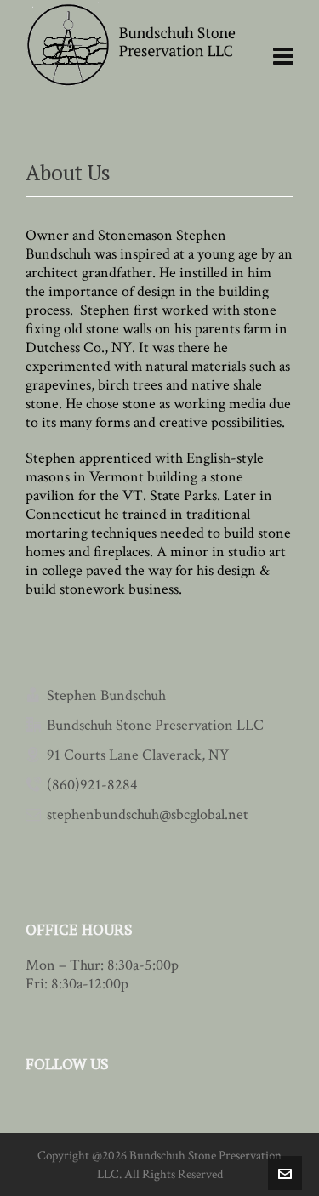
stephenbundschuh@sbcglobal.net (147, 814)
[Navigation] (283, 57)
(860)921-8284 (92, 784)
